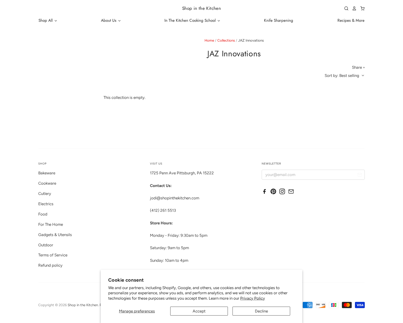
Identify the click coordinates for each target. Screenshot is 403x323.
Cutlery (44, 193)
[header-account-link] (353, 8)
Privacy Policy (252, 298)
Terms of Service (52, 255)
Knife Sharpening (278, 20)
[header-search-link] (345, 8)
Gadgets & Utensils (55, 234)
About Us (109, 20)
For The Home (50, 224)
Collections (226, 40)
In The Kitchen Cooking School (190, 20)
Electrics (45, 203)
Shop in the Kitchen (201, 8)
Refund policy (50, 265)
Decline (261, 311)
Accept (199, 311)
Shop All (46, 20)
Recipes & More (351, 20)
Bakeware (46, 173)
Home (209, 40)
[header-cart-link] (361, 8)
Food (42, 214)
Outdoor (45, 245)
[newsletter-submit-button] (359, 175)
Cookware (47, 183)
